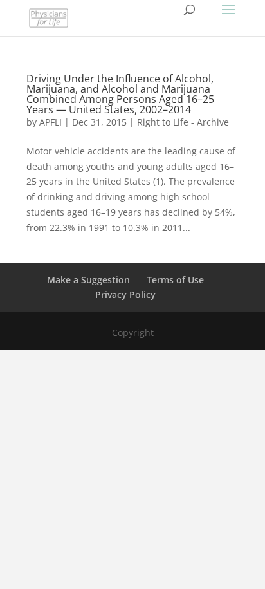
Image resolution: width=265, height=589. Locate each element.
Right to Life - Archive (183, 122)
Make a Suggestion (88, 280)
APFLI (50, 122)
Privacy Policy (125, 294)
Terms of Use (175, 280)
